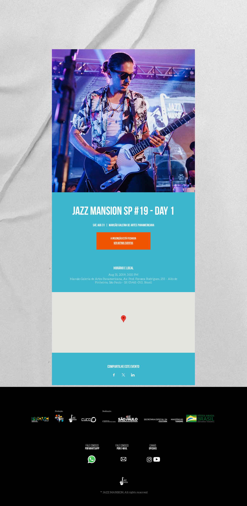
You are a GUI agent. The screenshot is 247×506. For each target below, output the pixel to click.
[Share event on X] (123, 374)
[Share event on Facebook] (114, 374)
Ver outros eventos (123, 243)
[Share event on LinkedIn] (133, 374)
